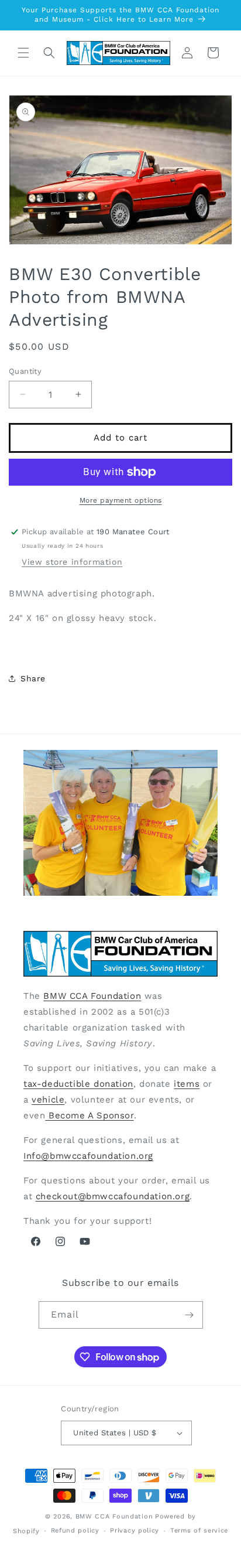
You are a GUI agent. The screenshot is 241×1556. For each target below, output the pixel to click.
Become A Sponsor (89, 1115)
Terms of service (199, 1530)
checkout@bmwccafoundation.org (113, 1196)
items (186, 1084)
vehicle (48, 1099)
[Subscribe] (189, 1315)
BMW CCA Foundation (92, 996)
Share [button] (33, 678)
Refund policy (75, 1530)
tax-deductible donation (78, 1084)
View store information (72, 562)
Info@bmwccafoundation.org (88, 1156)
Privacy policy (134, 1530)
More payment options (121, 500)
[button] (23, 53)
